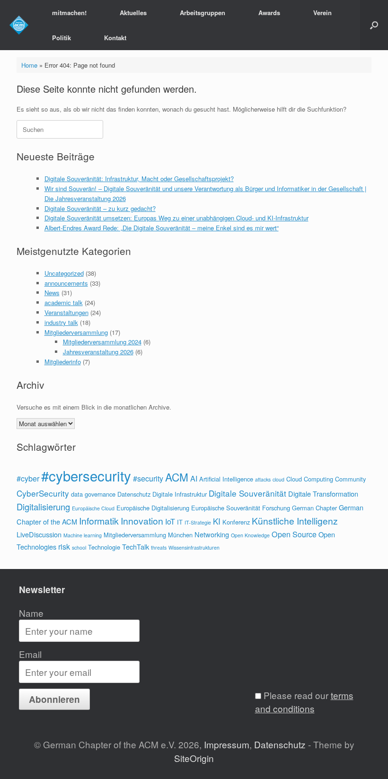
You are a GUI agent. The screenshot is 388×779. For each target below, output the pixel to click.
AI (193, 478)
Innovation (142, 520)
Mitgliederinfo (62, 361)
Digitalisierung (43, 506)
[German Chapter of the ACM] (18, 25)
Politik (61, 37)
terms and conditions (304, 702)
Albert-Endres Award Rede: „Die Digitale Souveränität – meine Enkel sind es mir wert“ (161, 227)
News (52, 292)
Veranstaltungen (66, 312)
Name (31, 612)
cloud (278, 479)
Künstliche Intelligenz (295, 520)
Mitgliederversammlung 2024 (102, 341)
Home (29, 65)
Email (30, 654)
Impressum (226, 744)
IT (180, 521)
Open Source (294, 534)
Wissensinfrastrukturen (194, 547)
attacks (263, 479)
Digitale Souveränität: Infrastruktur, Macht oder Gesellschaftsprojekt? (139, 178)
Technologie (104, 547)
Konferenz (236, 521)
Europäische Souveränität (225, 507)
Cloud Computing (309, 478)
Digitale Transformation (323, 494)
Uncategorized (64, 273)
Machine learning (82, 535)
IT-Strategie (198, 522)
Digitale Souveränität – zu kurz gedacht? (100, 208)
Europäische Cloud (93, 508)
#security (148, 478)
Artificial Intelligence (226, 478)
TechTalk (135, 546)
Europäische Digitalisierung (152, 507)
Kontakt (115, 37)
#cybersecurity (86, 475)
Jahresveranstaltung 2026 (98, 351)
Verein (322, 12)
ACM (176, 476)
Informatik (99, 520)
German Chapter (314, 507)
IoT (170, 521)
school (79, 547)
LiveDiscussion (39, 534)
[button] (374, 25)
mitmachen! (69, 12)
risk (64, 546)
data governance (93, 494)
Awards (269, 12)
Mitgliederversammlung (76, 332)
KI (216, 521)
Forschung (276, 507)
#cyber (28, 478)
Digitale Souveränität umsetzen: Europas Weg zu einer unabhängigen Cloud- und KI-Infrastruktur (176, 217)
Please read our (304, 702)
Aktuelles (133, 12)
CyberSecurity (43, 493)
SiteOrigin (194, 758)
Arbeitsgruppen (202, 12)
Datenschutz (133, 494)
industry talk (61, 322)
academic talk (63, 302)
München (180, 534)
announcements (66, 283)
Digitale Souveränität (247, 493)
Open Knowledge (250, 535)
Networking (211, 534)
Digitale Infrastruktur (179, 494)
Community (350, 478)
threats (159, 547)
